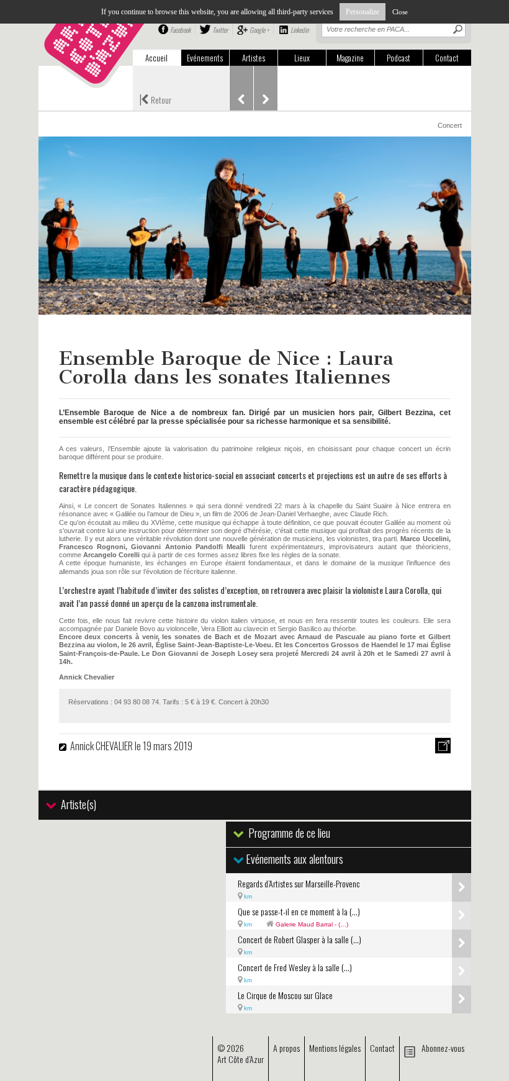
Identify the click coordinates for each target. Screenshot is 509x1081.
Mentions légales (335, 1047)
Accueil (156, 58)
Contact (447, 58)
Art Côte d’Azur (240, 1058)
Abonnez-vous (442, 1047)
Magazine (350, 58)
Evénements (205, 58)
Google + (259, 30)
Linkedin (300, 30)
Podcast (398, 58)
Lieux (302, 58)
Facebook (180, 30)
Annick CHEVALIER (101, 745)
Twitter (220, 30)
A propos (286, 1047)
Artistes (253, 58)
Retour (155, 99)
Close (400, 12)
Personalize (362, 11)
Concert (450, 125)
